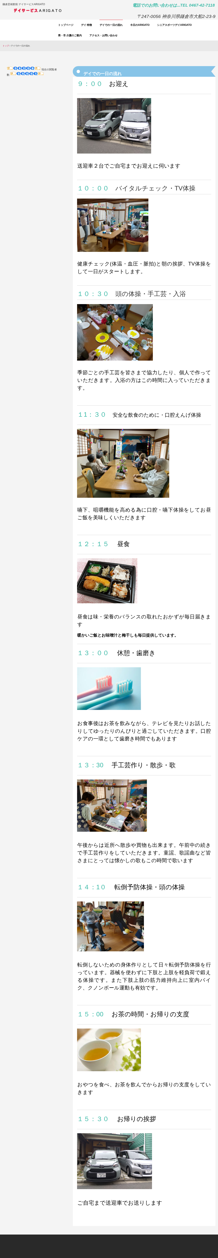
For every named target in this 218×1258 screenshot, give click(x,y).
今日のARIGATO (139, 24)
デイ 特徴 (86, 24)
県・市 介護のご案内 (70, 35)
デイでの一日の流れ (111, 24)
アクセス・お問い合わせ (103, 35)
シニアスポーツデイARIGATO (174, 24)
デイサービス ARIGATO (54, 12)
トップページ (65, 24)
